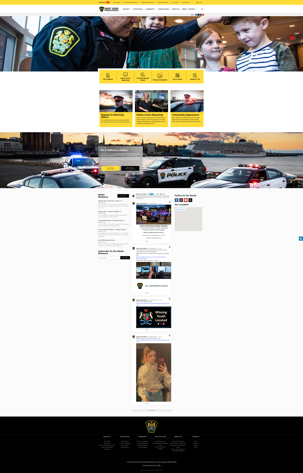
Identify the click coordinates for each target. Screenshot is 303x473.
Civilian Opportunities (160, 441)
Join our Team (163, 9)
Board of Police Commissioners (178, 443)
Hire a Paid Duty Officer (107, 447)
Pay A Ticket (175, 2)
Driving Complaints (163, 2)
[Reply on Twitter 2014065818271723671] (137, 241)
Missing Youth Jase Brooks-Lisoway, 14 (110, 201)
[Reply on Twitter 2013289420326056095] (137, 329)
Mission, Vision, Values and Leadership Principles (178, 450)
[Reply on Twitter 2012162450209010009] (137, 403)
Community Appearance (185, 115)
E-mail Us (195, 443)
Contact (191, 9)
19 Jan (160, 300)
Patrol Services (125, 445)
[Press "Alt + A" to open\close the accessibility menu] (301, 239)
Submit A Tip (186, 2)
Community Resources (142, 443)
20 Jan (160, 248)
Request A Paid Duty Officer (112, 116)
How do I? (126, 9)
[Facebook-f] (176, 200)
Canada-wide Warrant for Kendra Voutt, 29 (111, 220)
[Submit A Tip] (195, 75)
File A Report (108, 79)
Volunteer (160, 448)
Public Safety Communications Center (160, 444)
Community (150, 9)
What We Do (137, 9)
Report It (196, 445)
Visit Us (196, 447)
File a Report (117, 2)
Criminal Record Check (147, 2)
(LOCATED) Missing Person (106, 240)
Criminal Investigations (125, 443)
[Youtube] (203, 15)
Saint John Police (141, 203)
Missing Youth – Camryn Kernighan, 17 (109, 211)
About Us (175, 9)
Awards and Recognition (178, 441)
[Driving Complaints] (160, 75)
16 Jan (160, 336)
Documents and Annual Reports (178, 445)
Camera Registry (142, 447)
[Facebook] (196, 15)
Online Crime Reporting (131, 2)
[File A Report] (108, 75)
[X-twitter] (198, 15)
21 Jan (160, 203)
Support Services (125, 447)
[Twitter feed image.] (153, 222)
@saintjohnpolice (153, 203)
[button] (202, 9)
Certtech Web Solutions (156, 470)
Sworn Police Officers (160, 446)
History (178, 447)
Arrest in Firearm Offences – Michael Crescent (112, 229)
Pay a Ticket (107, 449)
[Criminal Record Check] (143, 74)
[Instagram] (201, 15)
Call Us (196, 441)
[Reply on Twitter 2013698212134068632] (137, 293)
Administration (124, 441)
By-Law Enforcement (142, 445)
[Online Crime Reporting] (125, 74)
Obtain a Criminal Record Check (107, 445)
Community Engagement (142, 441)
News (185, 9)
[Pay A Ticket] (177, 75)
